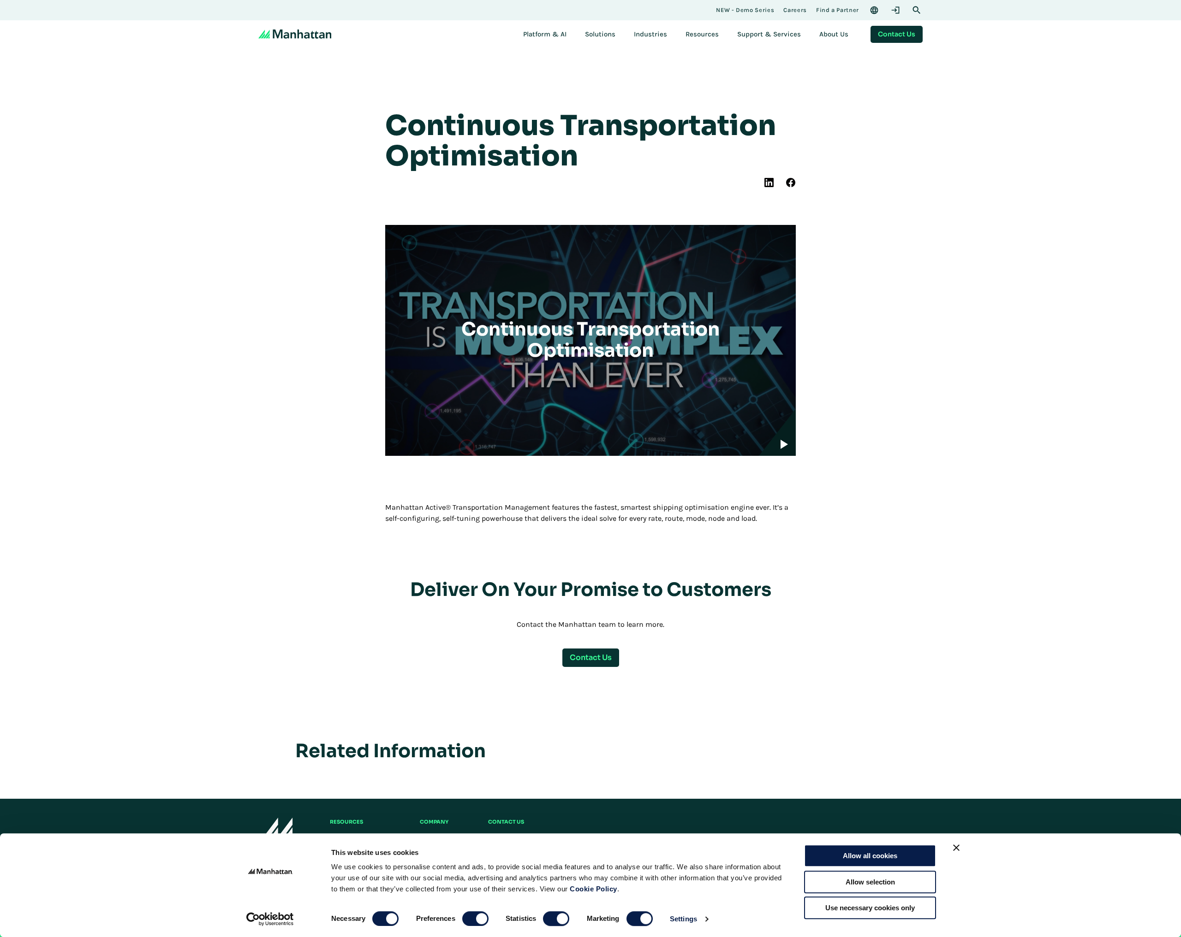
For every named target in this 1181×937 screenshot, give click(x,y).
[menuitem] (544, 34)
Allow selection (870, 882)
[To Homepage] (275, 830)
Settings (683, 919)
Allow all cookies (870, 856)
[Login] (895, 10)
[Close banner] (956, 847)
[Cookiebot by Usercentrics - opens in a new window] (270, 919)
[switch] (475, 918)
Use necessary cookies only (870, 908)
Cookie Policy (593, 889)
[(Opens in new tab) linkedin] (769, 182)
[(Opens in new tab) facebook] (791, 182)
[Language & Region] (874, 10)
